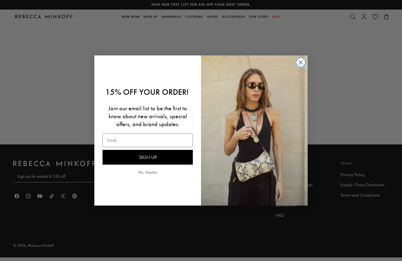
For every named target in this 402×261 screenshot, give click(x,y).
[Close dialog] (300, 62)
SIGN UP (148, 157)
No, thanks (147, 172)
